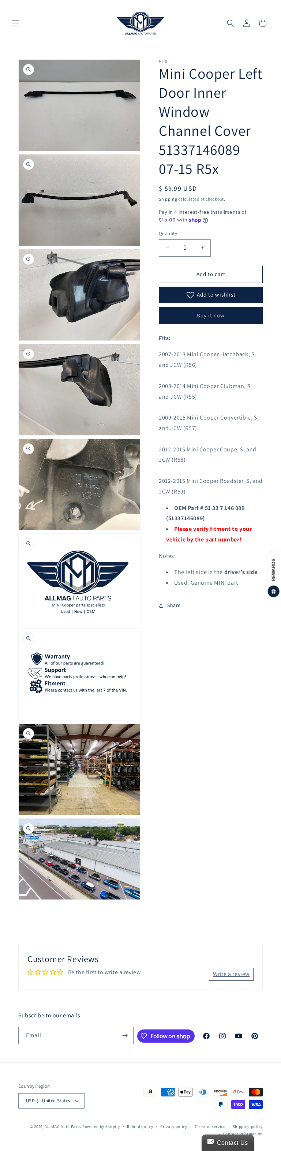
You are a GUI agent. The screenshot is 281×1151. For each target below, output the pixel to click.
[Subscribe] (125, 1035)
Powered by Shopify (101, 1126)
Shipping (168, 199)
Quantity (168, 233)
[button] (15, 23)
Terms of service (210, 1126)
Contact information (243, 1133)
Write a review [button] (231, 974)
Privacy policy (173, 1126)
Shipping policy (248, 1126)
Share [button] (174, 605)
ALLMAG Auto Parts (63, 1126)
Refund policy (140, 1126)
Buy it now (211, 315)
